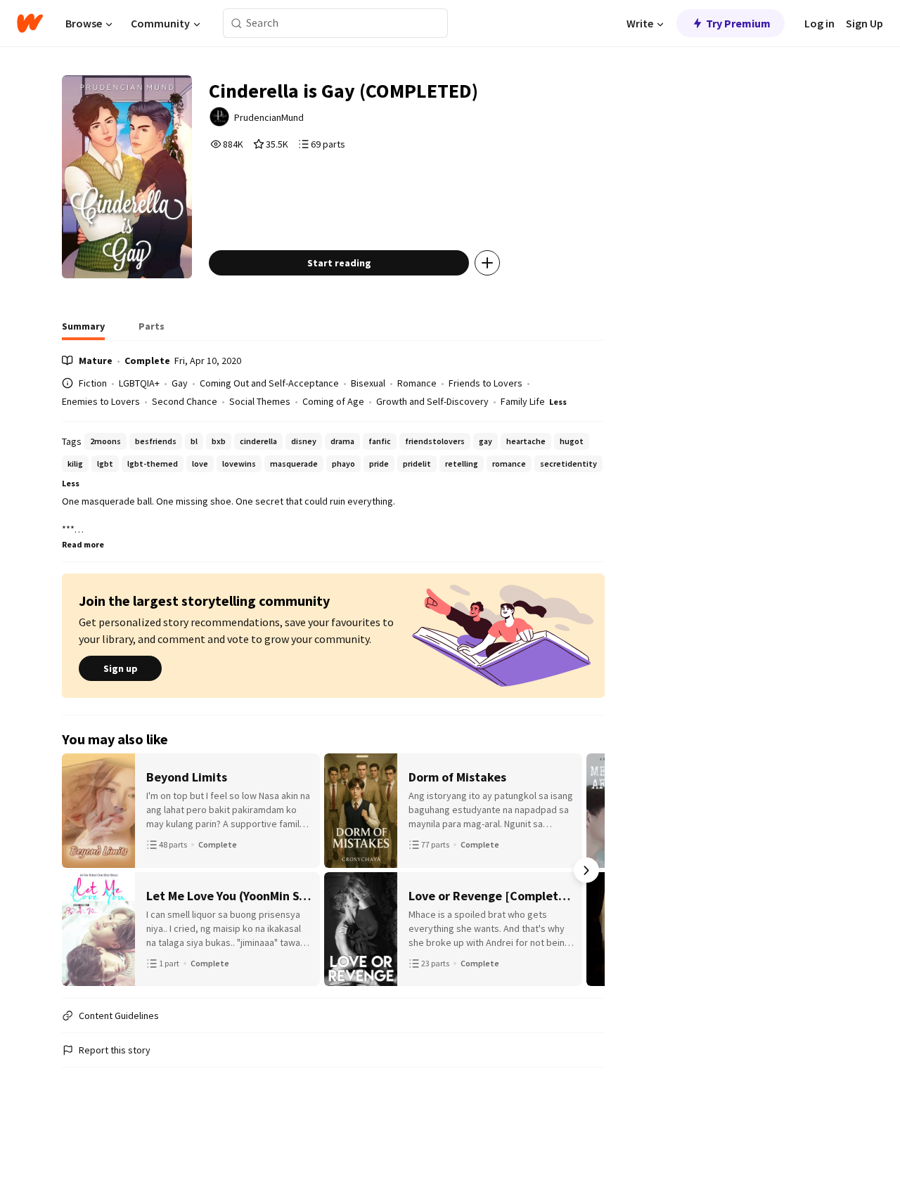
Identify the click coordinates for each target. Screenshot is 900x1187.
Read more (83, 544)
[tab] (83, 330)
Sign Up (864, 23)
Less (558, 401)
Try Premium (738, 23)
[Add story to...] (487, 262)
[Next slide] (586, 870)
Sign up (120, 668)
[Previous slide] (80, 870)
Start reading (339, 263)
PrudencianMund (269, 117)
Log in (819, 23)
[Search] (236, 23)
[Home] (30, 23)
